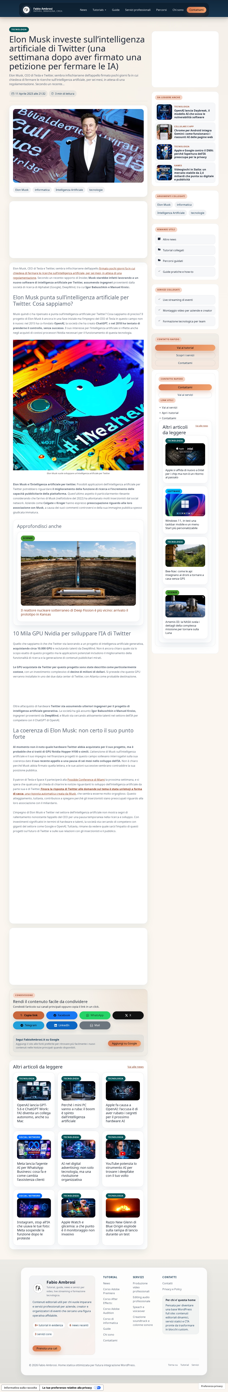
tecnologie (96, 190)
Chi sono (178, 10)
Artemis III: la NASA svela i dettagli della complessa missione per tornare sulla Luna (182, 627)
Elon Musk (22, 190)
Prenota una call (47, 1348)
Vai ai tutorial (185, 348)
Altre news (169, 239)
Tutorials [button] (98, 10)
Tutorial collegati (173, 250)
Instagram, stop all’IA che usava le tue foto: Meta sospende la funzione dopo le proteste (33, 1230)
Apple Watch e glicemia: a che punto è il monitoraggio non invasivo (78, 1228)
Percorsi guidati (173, 261)
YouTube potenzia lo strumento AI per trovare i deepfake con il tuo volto (121, 1169)
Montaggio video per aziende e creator (187, 310)
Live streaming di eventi (178, 300)
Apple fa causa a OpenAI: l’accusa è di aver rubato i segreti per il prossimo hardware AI (122, 1113)
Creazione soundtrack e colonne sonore (143, 1321)
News (83, 10)
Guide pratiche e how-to (178, 272)
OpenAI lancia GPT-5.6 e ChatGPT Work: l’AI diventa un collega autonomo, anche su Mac (34, 1113)
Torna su (173, 1364)
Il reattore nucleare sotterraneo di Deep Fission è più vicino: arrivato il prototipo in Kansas (74, 612)
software (174, 491)
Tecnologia (19, 29)
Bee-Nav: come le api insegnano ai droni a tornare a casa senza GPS (184, 574)
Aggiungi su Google (124, 1043)
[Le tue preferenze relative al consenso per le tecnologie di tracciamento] (211, 1386)
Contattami (196, 10)
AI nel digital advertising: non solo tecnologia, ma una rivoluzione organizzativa (77, 1171)
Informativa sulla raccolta (20, 1387)
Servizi (195, 1364)
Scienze (28, 538)
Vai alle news (136, 1067)
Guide (116, 10)
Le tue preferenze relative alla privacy (67, 1387)
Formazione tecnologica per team (184, 321)
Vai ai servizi (185, 395)
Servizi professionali (138, 10)
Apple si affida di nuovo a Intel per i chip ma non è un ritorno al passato (184, 473)
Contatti (167, 1283)
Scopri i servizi (185, 355)
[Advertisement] (78, 229)
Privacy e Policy (172, 1289)
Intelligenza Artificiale (69, 190)
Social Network (29, 1137)
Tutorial (184, 1364)
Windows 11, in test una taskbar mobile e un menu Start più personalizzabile (182, 524)
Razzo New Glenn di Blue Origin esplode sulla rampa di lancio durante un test (122, 1228)
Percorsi (161, 10)
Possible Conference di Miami (86, 779)
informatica (42, 190)
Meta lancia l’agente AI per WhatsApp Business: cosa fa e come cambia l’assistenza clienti (32, 1171)
